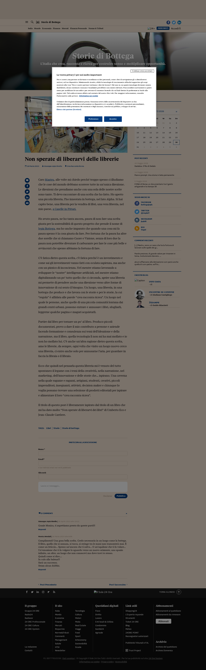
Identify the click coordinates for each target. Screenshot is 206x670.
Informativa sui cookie (88, 96)
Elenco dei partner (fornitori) (69, 109)
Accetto (113, 119)
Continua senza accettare (142, 71)
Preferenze (93, 119)
